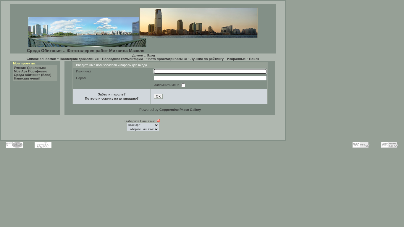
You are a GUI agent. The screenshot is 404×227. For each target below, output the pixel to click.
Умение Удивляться (30, 67)
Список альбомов (41, 59)
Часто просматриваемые (166, 59)
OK (158, 96)
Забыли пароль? (112, 94)
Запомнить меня (167, 85)
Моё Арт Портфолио (30, 71)
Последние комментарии (122, 59)
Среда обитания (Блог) (32, 75)
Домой (137, 55)
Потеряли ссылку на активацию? (112, 98)
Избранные (236, 59)
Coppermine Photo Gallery (180, 109)
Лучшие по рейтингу (207, 59)
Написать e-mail (27, 78)
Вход (151, 55)
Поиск (254, 59)
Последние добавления (79, 59)
